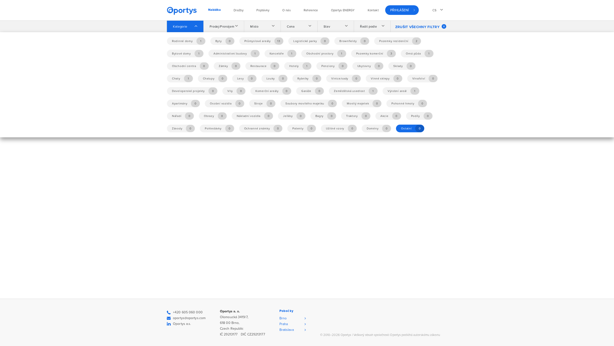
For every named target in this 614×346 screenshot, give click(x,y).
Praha (283, 324)
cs (434, 10)
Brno (283, 318)
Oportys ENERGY (343, 10)
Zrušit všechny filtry (417, 27)
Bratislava (286, 330)
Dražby (238, 10)
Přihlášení (399, 10)
